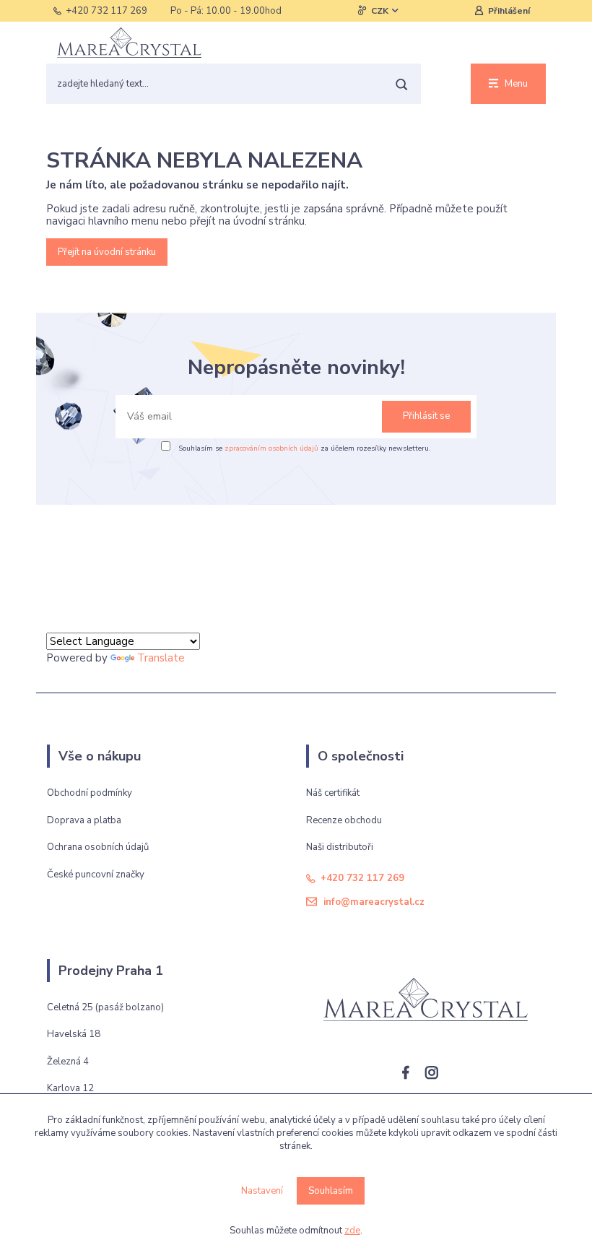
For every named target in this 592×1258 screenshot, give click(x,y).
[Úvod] (129, 42)
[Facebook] (412, 1075)
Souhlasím (330, 1190)
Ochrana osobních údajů (98, 847)
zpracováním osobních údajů (271, 448)
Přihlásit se (426, 415)
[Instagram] (438, 1075)
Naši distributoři (339, 847)
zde (352, 1230)
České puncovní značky (95, 874)
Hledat (401, 83)
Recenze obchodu (344, 820)
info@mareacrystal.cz (374, 901)
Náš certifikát (333, 792)
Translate (161, 658)
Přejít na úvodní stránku (107, 252)
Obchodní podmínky (89, 792)
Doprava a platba (84, 820)
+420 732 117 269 (106, 10)
